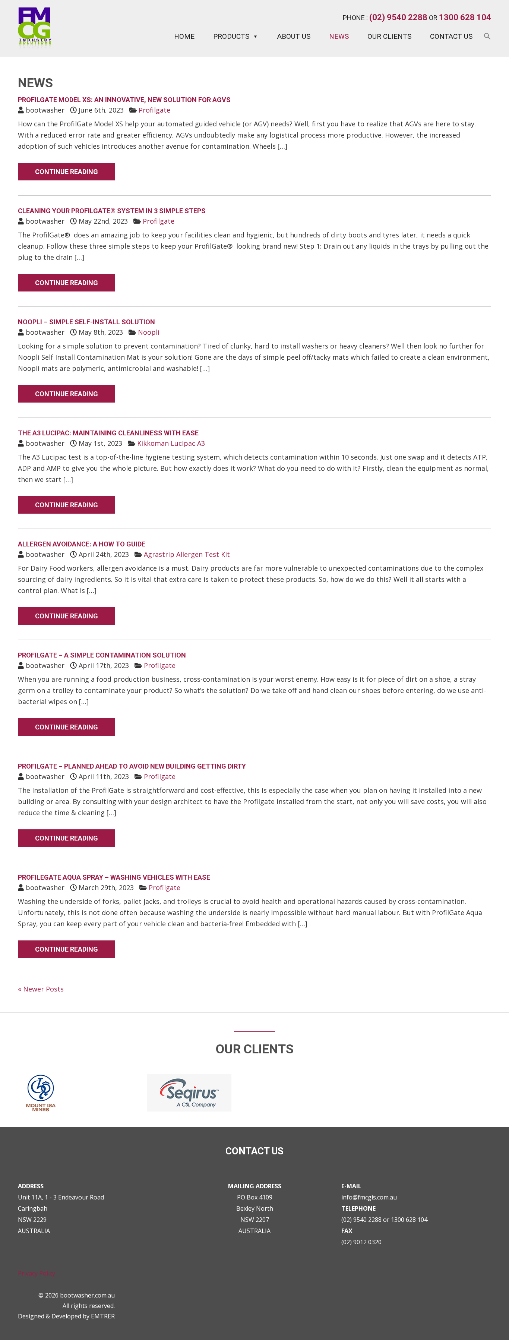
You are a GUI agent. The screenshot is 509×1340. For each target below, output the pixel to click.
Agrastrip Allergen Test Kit (187, 554)
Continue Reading (66, 172)
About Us (293, 36)
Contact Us (451, 36)
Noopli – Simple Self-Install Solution (86, 322)
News (339, 36)
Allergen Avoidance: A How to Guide (81, 544)
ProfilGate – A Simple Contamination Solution (102, 655)
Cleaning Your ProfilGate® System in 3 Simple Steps (112, 211)
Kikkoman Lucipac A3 (171, 443)
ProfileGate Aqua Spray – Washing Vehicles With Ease (114, 877)
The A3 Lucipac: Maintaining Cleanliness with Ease (108, 433)
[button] (487, 39)
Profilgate (154, 109)
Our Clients (389, 36)
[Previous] (15, 670)
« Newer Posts (41, 988)
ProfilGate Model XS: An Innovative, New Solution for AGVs (124, 100)
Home (184, 36)
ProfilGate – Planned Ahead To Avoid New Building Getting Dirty (132, 766)
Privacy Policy (36, 1273)
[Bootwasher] (34, 46)
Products (231, 36)
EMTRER (103, 1316)
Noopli (148, 332)
